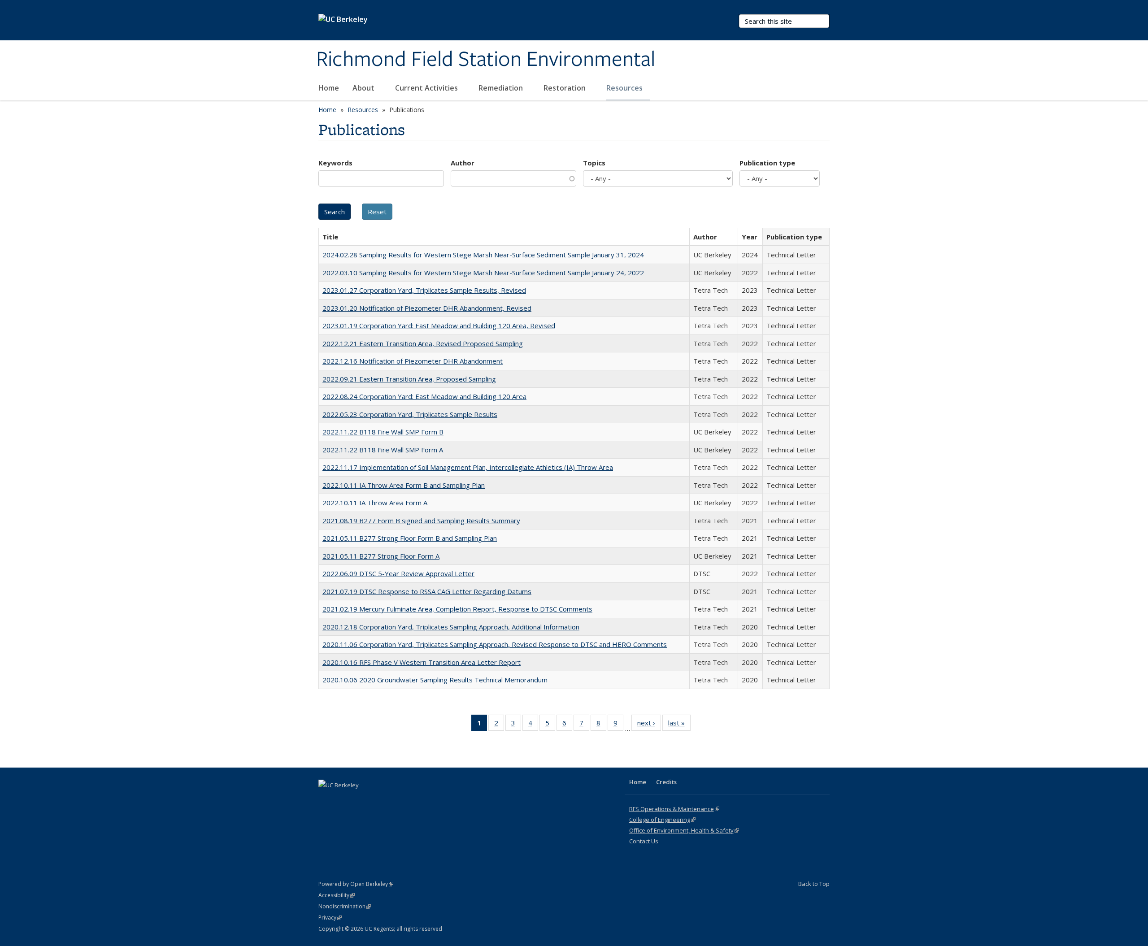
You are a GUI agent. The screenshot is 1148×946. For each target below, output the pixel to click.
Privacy (330, 917)
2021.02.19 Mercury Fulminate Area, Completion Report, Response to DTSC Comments (457, 608)
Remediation (501, 88)
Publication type (767, 162)
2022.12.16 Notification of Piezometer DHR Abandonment (412, 360)
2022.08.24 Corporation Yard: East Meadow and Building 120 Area (424, 396)
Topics (594, 162)
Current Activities (427, 88)
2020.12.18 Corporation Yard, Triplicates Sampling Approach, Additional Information (450, 626)
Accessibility (336, 895)
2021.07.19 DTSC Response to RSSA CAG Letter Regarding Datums (426, 591)
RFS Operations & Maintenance (674, 809)
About (364, 88)
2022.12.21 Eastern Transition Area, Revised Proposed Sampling (422, 343)
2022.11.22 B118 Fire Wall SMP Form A (382, 449)
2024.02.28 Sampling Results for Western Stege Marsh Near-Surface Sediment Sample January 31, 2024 (483, 254)
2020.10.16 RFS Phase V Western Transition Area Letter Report (421, 662)
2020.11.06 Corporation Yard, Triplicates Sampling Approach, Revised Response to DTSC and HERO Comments (494, 644)
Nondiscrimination (344, 906)
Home (328, 88)
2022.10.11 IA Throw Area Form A (374, 502)
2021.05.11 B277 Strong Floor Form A (380, 555)
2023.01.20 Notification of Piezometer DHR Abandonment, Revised (426, 308)
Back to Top (814, 884)
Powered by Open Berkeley (355, 884)
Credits (666, 782)
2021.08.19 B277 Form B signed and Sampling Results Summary (421, 520)
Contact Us (643, 841)
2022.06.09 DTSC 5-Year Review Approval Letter (398, 573)
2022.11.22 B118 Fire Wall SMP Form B (383, 431)
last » (679, 724)
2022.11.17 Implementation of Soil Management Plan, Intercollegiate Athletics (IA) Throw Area (467, 467)
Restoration (565, 88)
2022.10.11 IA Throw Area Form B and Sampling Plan (403, 485)
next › (649, 724)
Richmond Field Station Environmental (485, 59)
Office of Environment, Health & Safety (684, 830)
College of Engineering (662, 820)
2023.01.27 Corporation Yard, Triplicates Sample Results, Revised (424, 290)
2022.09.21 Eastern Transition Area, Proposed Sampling (409, 378)
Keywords (335, 162)
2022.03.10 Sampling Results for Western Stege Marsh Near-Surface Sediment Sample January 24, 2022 (483, 272)
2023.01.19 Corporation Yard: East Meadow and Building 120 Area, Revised (438, 325)
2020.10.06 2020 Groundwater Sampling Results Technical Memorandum (435, 679)
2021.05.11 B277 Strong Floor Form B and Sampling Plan (409, 538)
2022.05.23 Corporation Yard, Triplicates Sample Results (409, 414)
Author (462, 162)
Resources (625, 88)
